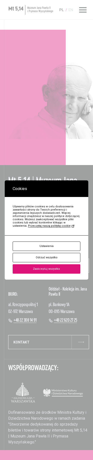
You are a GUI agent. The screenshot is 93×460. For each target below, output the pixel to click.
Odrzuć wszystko (47, 257)
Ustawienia (46, 246)
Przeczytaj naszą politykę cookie (49, 225)
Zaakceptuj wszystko (46, 268)
